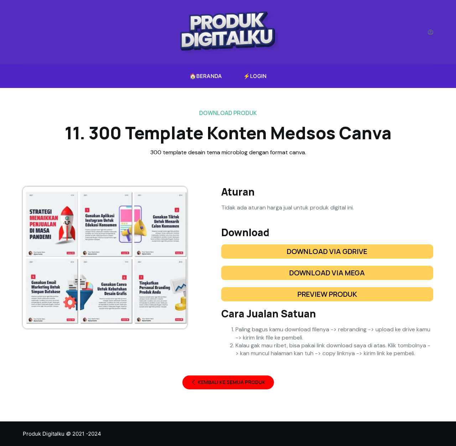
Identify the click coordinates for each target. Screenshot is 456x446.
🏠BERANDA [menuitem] (206, 76)
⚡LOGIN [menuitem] (254, 76)
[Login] (430, 32)
